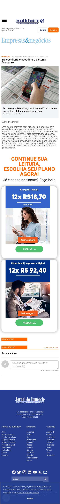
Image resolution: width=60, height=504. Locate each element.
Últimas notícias (7, 435)
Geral (28, 437)
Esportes (30, 442)
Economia (30, 432)
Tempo (49, 450)
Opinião (29, 448)
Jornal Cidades (32, 458)
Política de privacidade (28, 492)
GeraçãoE (30, 455)
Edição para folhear (8, 437)
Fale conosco (6, 448)
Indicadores (50, 437)
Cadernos (30, 453)
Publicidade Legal (8, 445)
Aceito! (30, 498)
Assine (53, 30)
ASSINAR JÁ (29, 249)
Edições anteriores (8, 440)
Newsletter (50, 455)
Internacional (31, 440)
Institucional (6, 450)
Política (29, 435)
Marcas (29, 460)
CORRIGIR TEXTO (51, 348)
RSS (48, 453)
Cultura (29, 445)
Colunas (30, 450)
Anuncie (4, 455)
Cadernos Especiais (8, 442)
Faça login (47, 180)
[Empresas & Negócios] (26, 40)
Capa (3, 432)
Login (43, 30)
